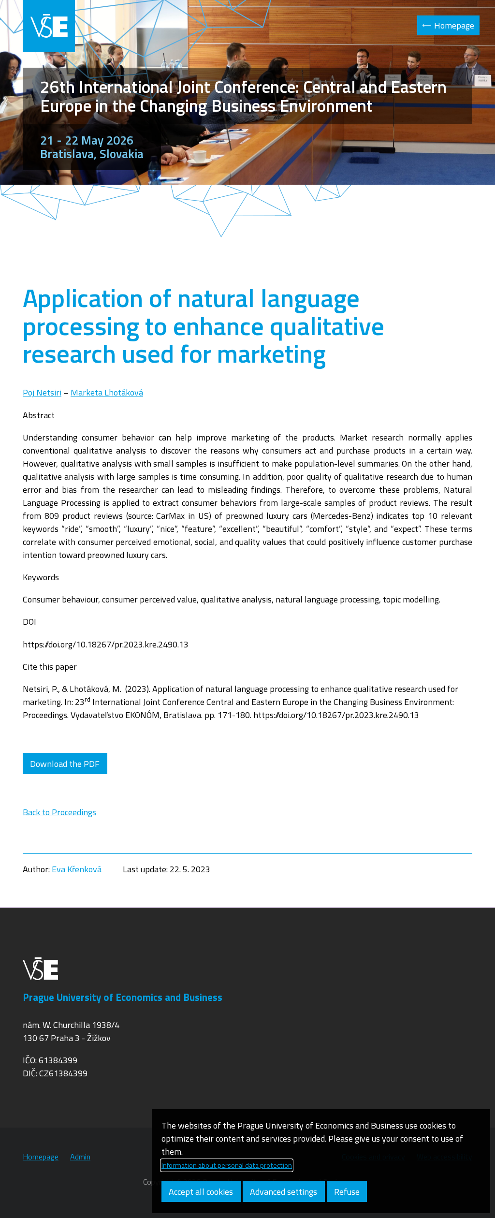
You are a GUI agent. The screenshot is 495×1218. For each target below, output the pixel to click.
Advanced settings (283, 1191)
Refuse (347, 1191)
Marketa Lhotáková (107, 392)
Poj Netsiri (42, 392)
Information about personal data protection (226, 1165)
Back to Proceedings (59, 812)
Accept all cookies (201, 1191)
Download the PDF (65, 763)
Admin (80, 1156)
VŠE (49, 26)
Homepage (454, 25)
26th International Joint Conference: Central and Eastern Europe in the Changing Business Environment (243, 95)
